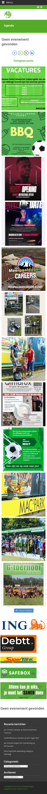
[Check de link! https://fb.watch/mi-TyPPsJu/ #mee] (23, 269)
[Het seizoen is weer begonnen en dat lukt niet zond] (23, 134)
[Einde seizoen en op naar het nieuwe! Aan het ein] (23, 495)
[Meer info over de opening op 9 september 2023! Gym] (23, 179)
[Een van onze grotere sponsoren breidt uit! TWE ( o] (23, 224)
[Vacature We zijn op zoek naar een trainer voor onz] (23, 449)
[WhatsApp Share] (20, 53)
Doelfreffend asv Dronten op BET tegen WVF (21, 738)
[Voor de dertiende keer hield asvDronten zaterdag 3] (23, 540)
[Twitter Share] (26, 53)
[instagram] (41, 8)
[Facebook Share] (14, 53)
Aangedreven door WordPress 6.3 (15, 789)
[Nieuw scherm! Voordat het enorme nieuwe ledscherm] (23, 314)
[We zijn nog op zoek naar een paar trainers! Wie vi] (23, 88)
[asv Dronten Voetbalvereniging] (6, 14)
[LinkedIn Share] (32, 53)
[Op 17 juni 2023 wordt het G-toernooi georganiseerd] (23, 585)
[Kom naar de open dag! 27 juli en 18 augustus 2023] (23, 404)
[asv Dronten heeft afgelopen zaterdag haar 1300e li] (23, 359)
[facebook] (38, 8)
